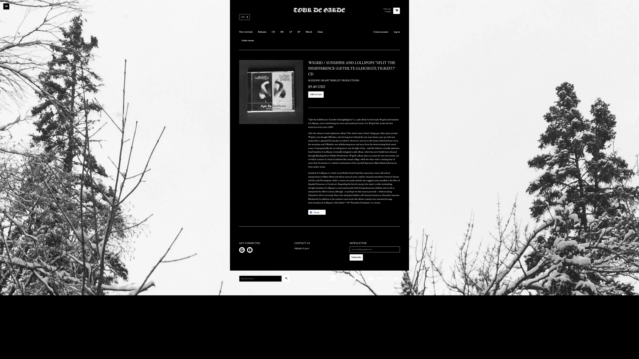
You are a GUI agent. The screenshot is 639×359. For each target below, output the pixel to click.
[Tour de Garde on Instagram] (242, 250)
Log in (397, 31)
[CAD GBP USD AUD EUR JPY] (319, 18)
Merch (309, 31)
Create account (380, 31)
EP (299, 31)
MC (282, 31)
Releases (262, 31)
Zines (320, 31)
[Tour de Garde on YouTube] (250, 250)
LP (290, 31)
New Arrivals (246, 31)
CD (273, 31)
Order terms (248, 40)
